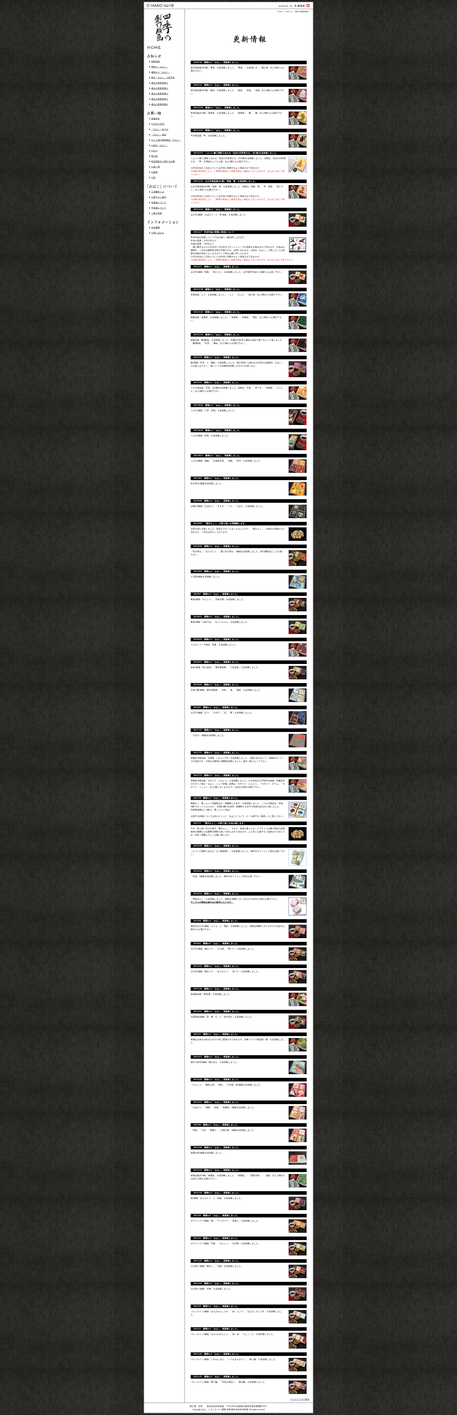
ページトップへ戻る (299, 1399)
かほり (154, 151)
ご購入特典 (156, 213)
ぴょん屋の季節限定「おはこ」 (166, 140)
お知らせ (164, 56)
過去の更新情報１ (159, 83)
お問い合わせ (157, 233)
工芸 (153, 177)
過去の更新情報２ (159, 88)
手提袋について (158, 208)
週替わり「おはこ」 (160, 72)
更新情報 (155, 61)
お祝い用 (155, 167)
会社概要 (155, 227)
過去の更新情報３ (159, 93)
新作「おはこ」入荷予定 (163, 77)
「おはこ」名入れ (159, 129)
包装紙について (158, 202)
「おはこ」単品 (158, 135)
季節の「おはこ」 (159, 67)
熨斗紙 (154, 156)
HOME (164, 47)
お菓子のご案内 (158, 197)
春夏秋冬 (155, 118)
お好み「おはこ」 (159, 145)
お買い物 (164, 113)
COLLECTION (158, 124)
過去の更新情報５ (159, 104)
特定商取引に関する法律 (163, 161)
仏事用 (154, 172)
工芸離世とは (157, 192)
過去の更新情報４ (159, 99)
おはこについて (164, 186)
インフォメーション (164, 222)
